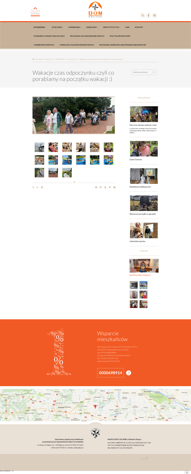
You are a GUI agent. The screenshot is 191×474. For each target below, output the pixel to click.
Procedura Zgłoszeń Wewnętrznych (87, 36)
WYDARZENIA (39, 27)
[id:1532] (134, 285)
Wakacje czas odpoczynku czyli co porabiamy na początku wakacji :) (101, 59)
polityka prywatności (120, 36)
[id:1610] (144, 203)
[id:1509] (144, 295)
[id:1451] (144, 304)
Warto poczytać (111, 27)
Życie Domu (57, 27)
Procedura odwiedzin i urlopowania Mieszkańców (122, 45)
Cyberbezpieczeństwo (44, 45)
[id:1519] (144, 285)
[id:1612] (144, 148)
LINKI (127, 27)
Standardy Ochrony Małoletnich (49, 36)
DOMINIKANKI (74, 27)
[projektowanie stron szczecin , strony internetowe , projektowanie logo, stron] (143, 458)
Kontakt (139, 27)
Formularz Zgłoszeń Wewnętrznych (77, 45)
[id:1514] (134, 295)
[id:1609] (144, 230)
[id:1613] (144, 114)
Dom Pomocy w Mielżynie (43, 59)
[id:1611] (144, 176)
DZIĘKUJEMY (91, 27)
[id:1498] (134, 304)
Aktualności (72, 59)
